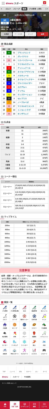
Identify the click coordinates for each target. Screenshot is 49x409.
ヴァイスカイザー (25, 83)
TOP (5, 406)
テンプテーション (25, 95)
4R (44, 15)
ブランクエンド (24, 53)
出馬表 (6, 34)
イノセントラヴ (24, 110)
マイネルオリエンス (26, 106)
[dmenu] (5, 377)
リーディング (24, 406)
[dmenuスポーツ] (15, 3)
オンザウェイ (23, 114)
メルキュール (23, 76)
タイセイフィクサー (26, 79)
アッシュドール (24, 68)
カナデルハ (22, 87)
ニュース (44, 406)
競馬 (24, 9)
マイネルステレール (26, 64)
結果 (42, 34)
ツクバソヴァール (25, 60)
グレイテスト (23, 56)
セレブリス (22, 98)
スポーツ (16, 377)
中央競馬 (27, 377)
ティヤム (21, 91)
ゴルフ (8, 9)
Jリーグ (16, 9)
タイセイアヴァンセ (26, 72)
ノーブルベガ (23, 102)
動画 (34, 406)
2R (4, 15)
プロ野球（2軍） (36, 9)
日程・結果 (14, 406)
